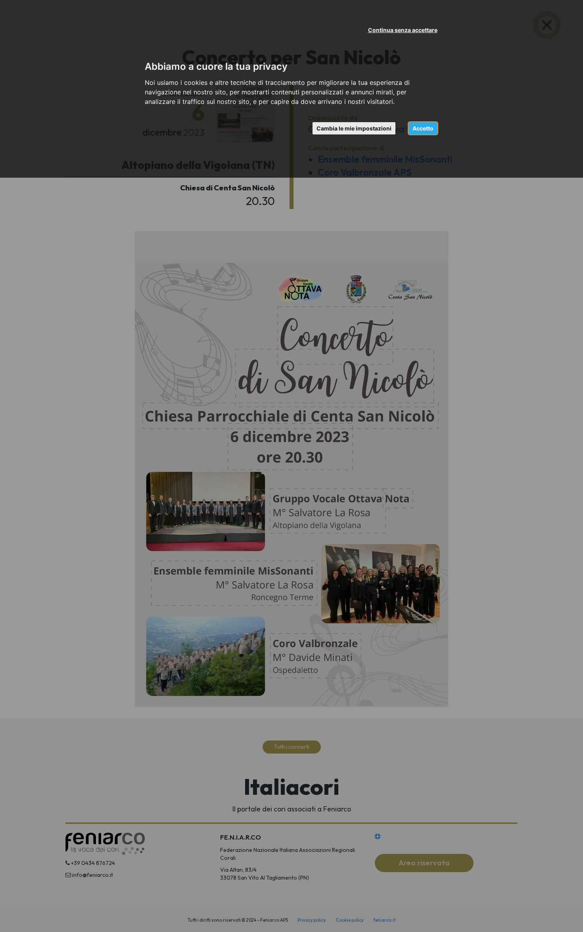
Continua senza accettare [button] (402, 30)
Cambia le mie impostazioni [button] (353, 128)
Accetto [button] (422, 128)
